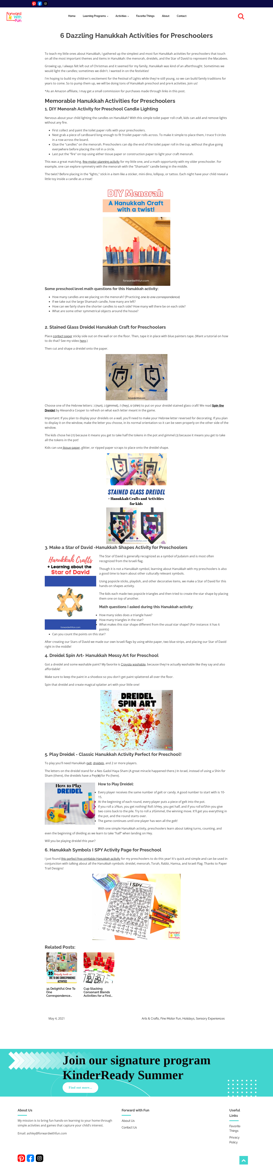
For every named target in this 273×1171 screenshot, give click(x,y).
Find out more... (80, 1087)
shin (136, 405)
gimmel (112, 405)
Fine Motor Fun (170, 1018)
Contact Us (129, 1127)
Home (71, 15)
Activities (121, 15)
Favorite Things (145, 15)
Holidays (188, 1018)
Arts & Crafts (150, 1018)
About (165, 15)
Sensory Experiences (210, 1018)
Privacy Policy (234, 1140)
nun (99, 405)
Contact (181, 15)
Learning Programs (94, 15)
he (124, 405)
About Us (128, 1121)
